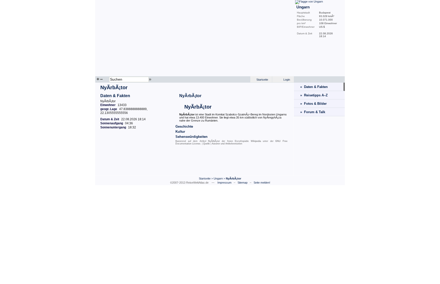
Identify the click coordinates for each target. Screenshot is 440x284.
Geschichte (184, 126)
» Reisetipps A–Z (314, 95)
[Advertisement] (194, 161)
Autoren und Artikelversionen (227, 143)
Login (286, 79)
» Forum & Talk (312, 112)
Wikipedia (256, 141)
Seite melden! (262, 182)
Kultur (180, 131)
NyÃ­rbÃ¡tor (190, 96)
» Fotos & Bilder (313, 104)
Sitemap (243, 182)
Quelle (206, 143)
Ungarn (218, 178)
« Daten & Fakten (314, 87)
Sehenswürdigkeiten (191, 137)
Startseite (262, 79)
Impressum (224, 182)
